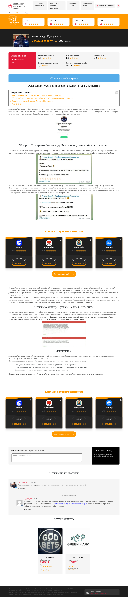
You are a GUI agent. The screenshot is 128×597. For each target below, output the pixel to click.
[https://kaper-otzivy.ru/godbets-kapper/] (50, 541)
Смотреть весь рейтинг (63, 274)
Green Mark (78, 557)
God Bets (50, 557)
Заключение (17, 104)
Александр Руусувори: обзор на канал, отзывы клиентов (36, 95)
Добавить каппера (105, 5)
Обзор (19, 259)
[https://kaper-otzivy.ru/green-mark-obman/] (78, 541)
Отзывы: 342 (19, 264)
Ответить (21, 488)
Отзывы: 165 (79, 264)
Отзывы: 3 (109, 264)
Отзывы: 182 (49, 264)
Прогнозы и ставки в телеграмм (54, 5)
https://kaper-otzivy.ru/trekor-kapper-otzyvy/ (70, 504)
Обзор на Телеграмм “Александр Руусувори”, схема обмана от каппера (42, 98)
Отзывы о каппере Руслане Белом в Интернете (32, 101)
